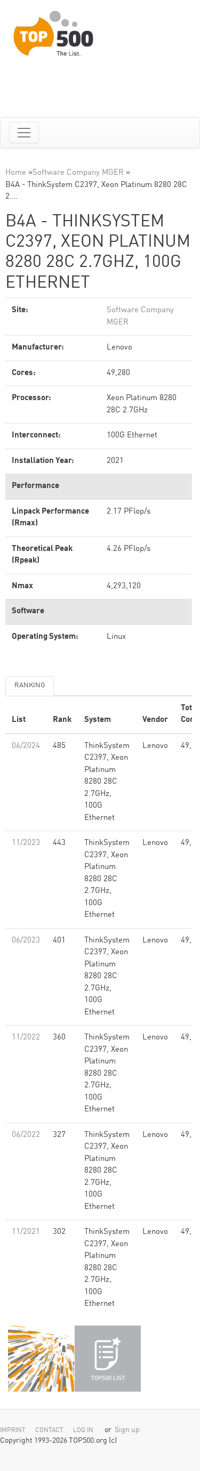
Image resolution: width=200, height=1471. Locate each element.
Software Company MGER (78, 173)
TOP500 (41, 1359)
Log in (83, 1430)
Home (15, 173)
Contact (49, 1430)
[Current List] (108, 1359)
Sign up (127, 1430)
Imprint (13, 1430)
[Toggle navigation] (24, 132)
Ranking (29, 685)
